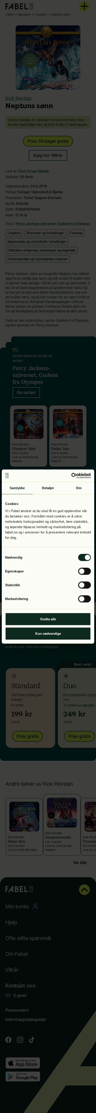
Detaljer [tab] (48, 488)
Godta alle (48, 619)
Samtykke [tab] (17, 488)
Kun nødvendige (48, 633)
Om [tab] (78, 488)
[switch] (84, 571)
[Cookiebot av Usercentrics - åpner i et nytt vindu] (71, 475)
